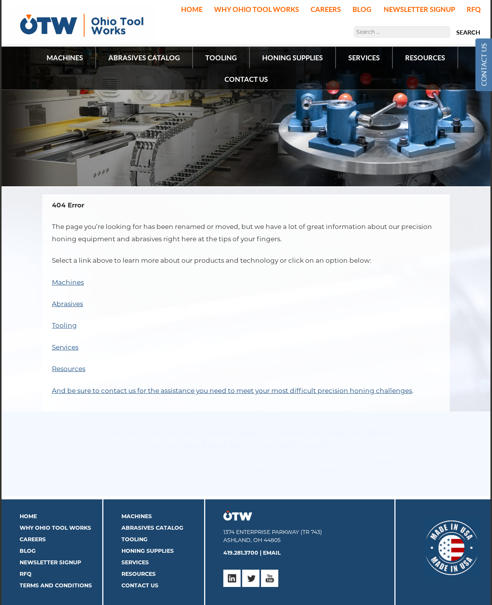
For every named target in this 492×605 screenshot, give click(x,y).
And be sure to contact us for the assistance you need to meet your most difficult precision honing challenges (232, 390)
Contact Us (483, 64)
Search (468, 32)
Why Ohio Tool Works (256, 9)
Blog (361, 9)
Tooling (64, 325)
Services (65, 347)
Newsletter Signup (419, 9)
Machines (68, 282)
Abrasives (67, 304)
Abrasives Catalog (152, 520)
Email (272, 545)
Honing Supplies (147, 543)
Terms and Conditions (56, 577)
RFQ (474, 9)
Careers (326, 9)
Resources (68, 369)
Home (192, 9)
